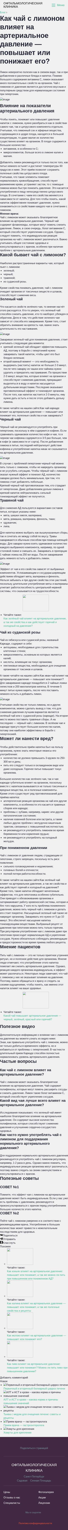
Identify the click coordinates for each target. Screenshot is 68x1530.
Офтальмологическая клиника (22, 5)
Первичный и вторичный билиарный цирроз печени (34, 1388)
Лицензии (44, 1502)
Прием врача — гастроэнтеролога (23, 1425)
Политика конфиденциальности (35, 1523)
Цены (6, 1492)
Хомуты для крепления (17, 1432)
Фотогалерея (46, 1492)
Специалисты (11, 1502)
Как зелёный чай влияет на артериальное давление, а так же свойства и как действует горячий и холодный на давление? (34, 622)
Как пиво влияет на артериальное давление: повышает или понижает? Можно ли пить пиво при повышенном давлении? (37, 1367)
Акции (42, 1497)
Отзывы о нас (11, 1497)
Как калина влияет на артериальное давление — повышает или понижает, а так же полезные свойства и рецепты (36, 1307)
